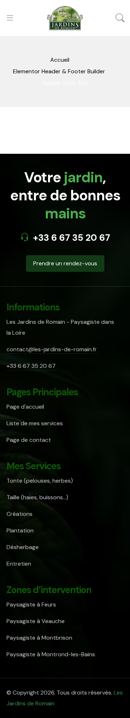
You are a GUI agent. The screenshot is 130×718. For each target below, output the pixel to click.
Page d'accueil (25, 406)
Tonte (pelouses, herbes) (39, 480)
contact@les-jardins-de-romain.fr (51, 349)
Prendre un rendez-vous (65, 263)
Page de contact (28, 440)
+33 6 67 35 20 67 (71, 238)
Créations (19, 514)
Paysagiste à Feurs (31, 604)
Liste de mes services (34, 423)
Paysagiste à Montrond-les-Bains (50, 654)
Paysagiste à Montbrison (39, 637)
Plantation (20, 530)
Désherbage (22, 547)
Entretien (18, 563)
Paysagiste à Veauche (35, 621)
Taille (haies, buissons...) (37, 497)
